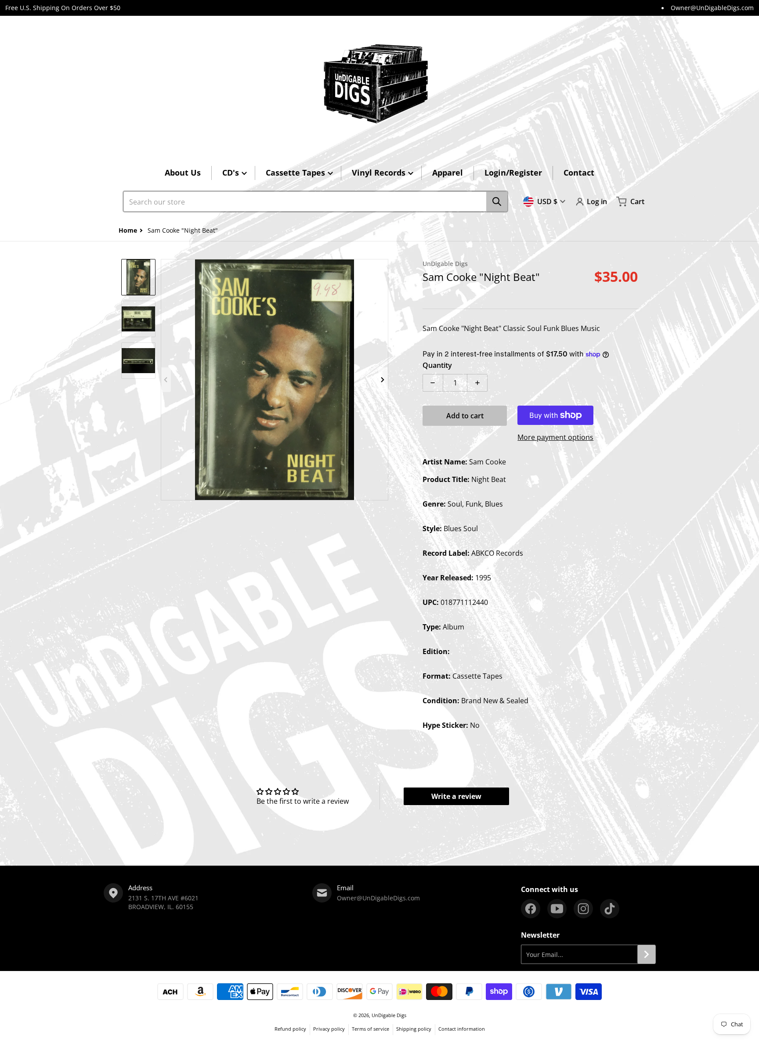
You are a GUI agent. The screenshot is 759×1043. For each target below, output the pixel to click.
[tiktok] (609, 908)
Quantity (437, 365)
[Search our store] (496, 201)
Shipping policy (413, 1028)
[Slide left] (166, 379)
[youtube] (557, 908)
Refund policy (290, 1028)
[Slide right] (383, 379)
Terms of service (370, 1028)
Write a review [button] (456, 796)
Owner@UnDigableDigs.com (712, 8)
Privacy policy (329, 1028)
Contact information (461, 1028)
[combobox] (315, 201)
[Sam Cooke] (138, 277)
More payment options (555, 437)
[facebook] (530, 908)
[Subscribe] (646, 954)
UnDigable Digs (389, 1015)
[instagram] (583, 908)
